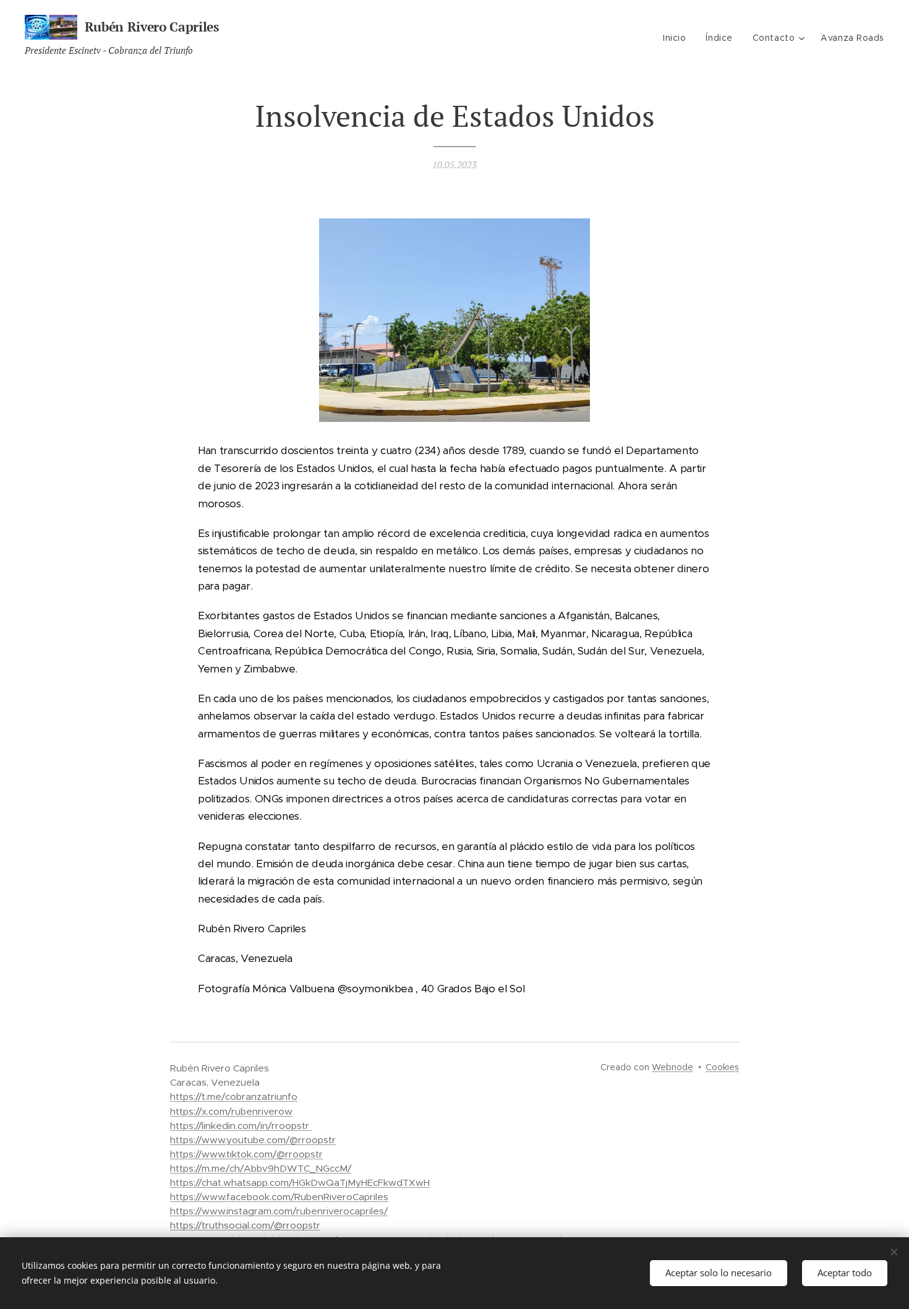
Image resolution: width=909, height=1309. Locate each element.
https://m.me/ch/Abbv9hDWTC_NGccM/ (260, 1168)
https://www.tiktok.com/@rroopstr (246, 1154)
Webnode (672, 1067)
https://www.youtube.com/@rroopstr (253, 1140)
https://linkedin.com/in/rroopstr (241, 1125)
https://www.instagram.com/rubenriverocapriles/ (279, 1211)
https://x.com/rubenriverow (231, 1111)
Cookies (722, 1067)
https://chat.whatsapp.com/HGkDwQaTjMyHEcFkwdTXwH (300, 1182)
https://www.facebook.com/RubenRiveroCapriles (279, 1197)
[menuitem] (678, 37)
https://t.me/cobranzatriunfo (233, 1096)
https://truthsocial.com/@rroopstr (245, 1225)
